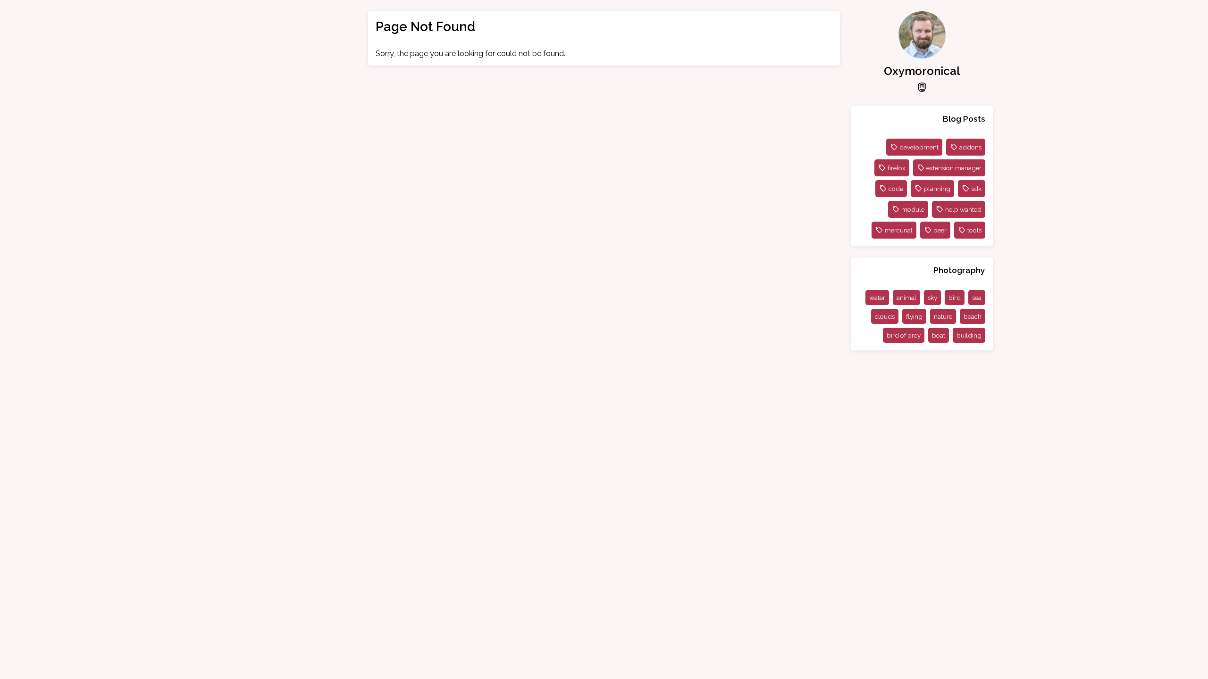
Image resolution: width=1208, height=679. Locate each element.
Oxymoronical (922, 71)
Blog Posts (964, 119)
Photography (959, 270)
